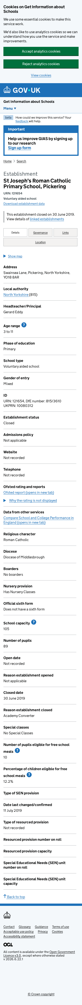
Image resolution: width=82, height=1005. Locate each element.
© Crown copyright (41, 994)
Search (21, 161)
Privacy (43, 931)
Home (7, 161)
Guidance (41, 927)
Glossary (25, 927)
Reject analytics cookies (41, 64)
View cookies (41, 75)
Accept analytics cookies (41, 51)
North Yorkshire (16, 294)
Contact (9, 927)
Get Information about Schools (28, 101)
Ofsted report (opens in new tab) (28, 492)
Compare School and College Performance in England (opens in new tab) (38, 520)
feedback (22, 121)
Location (40, 242)
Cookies (57, 931)
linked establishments (47, 219)
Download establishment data (24, 204)
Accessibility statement (19, 936)
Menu (8, 108)
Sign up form (19, 147)
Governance (40, 232)
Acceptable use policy (18, 931)
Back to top (15, 897)
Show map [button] (15, 256)
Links (65, 232)
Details (15, 232)
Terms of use (60, 927)
